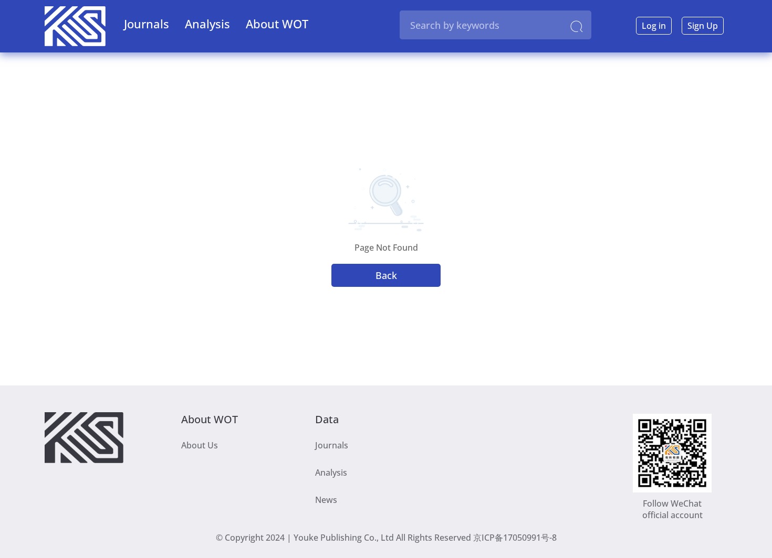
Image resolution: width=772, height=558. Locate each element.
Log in (654, 25)
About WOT (277, 23)
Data (327, 418)
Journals (146, 23)
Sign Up (702, 25)
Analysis (207, 23)
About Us (199, 445)
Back (386, 275)
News (326, 500)
